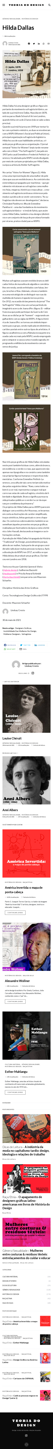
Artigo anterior (11, 681)
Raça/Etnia (27, 882)
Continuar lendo (15, 912)
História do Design (30, 19)
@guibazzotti (9, 573)
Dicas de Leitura (12, 1147)
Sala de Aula (28, 975)
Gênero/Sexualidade (11, 19)
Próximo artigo (9, 753)
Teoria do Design (26, 5)
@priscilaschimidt (11, 577)
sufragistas (26, 634)
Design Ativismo (9, 1281)
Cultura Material (12, 1064)
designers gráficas (23, 628)
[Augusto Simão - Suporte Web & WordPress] (26, 1444)
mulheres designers (11, 634)
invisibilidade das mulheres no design (19, 631)
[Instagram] (26, 1435)
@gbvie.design (10, 570)
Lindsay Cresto (13, 42)
